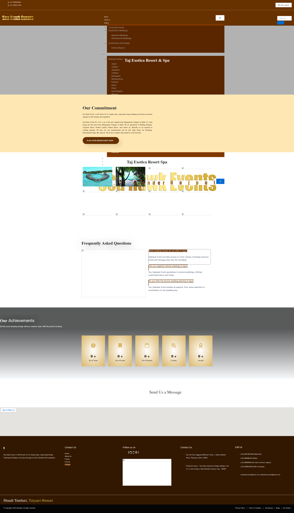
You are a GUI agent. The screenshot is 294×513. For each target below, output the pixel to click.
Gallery (106, 23)
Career (67, 459)
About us (107, 20)
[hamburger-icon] (220, 18)
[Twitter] (131, 452)
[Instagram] (136, 452)
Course (67, 462)
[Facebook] (128, 452)
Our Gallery (287, 508)
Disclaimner (269, 508)
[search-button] (280, 22)
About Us (68, 456)
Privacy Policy (240, 508)
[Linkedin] (138, 452)
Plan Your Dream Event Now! (100, 140)
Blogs (278, 508)
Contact (67, 464)
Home (106, 17)
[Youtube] (134, 452)
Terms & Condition (255, 508)
